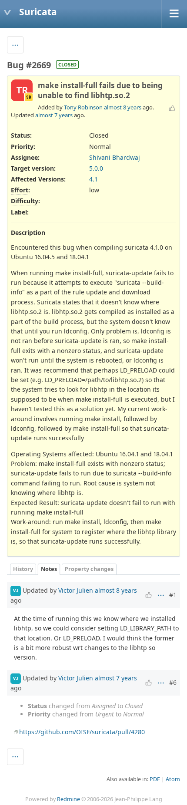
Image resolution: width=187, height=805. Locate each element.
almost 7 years (54, 115)
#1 (173, 595)
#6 (173, 682)
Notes (49, 569)
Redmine (68, 799)
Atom (173, 779)
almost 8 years (122, 107)
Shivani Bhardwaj (114, 157)
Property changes (89, 569)
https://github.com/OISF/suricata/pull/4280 (82, 732)
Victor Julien (75, 590)
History (23, 569)
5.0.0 (96, 168)
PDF (155, 779)
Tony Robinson (83, 107)
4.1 (93, 179)
